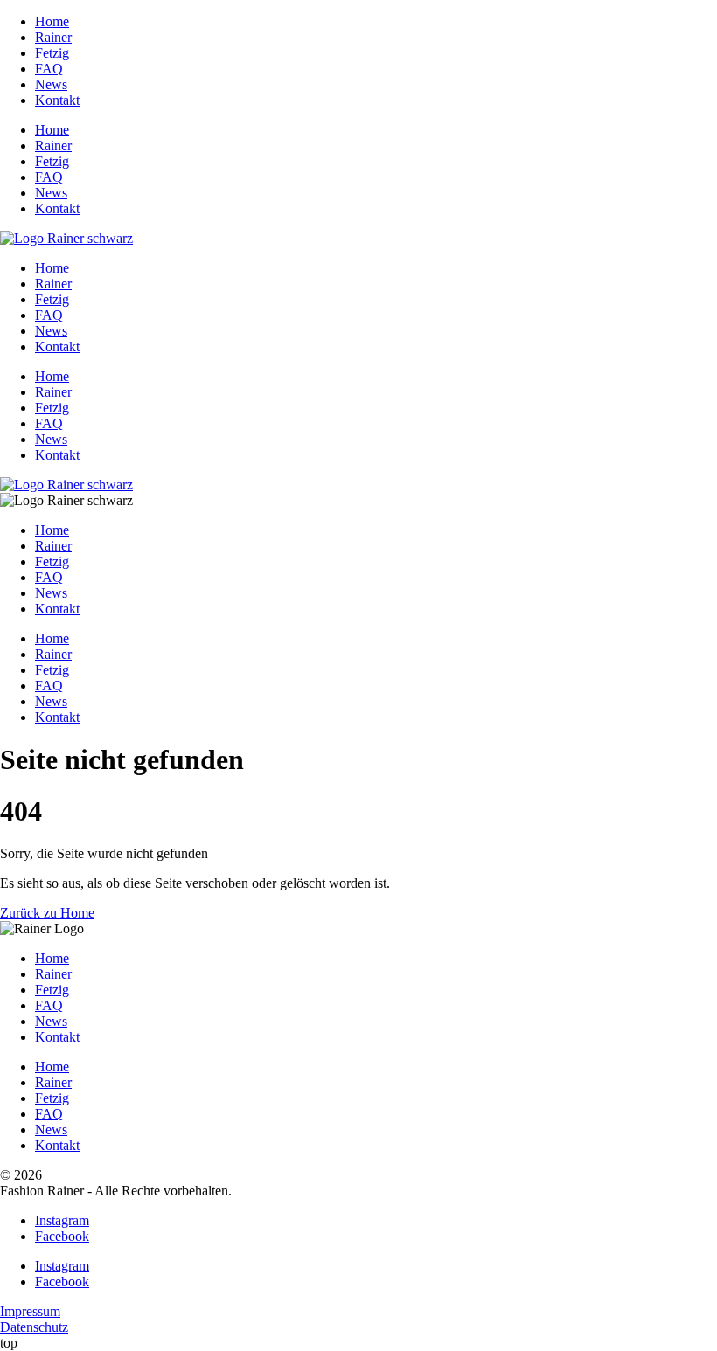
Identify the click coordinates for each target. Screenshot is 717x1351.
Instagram (62, 1220)
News (51, 84)
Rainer (53, 37)
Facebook (62, 1236)
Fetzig (52, 52)
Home (52, 21)
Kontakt (57, 100)
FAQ (49, 68)
